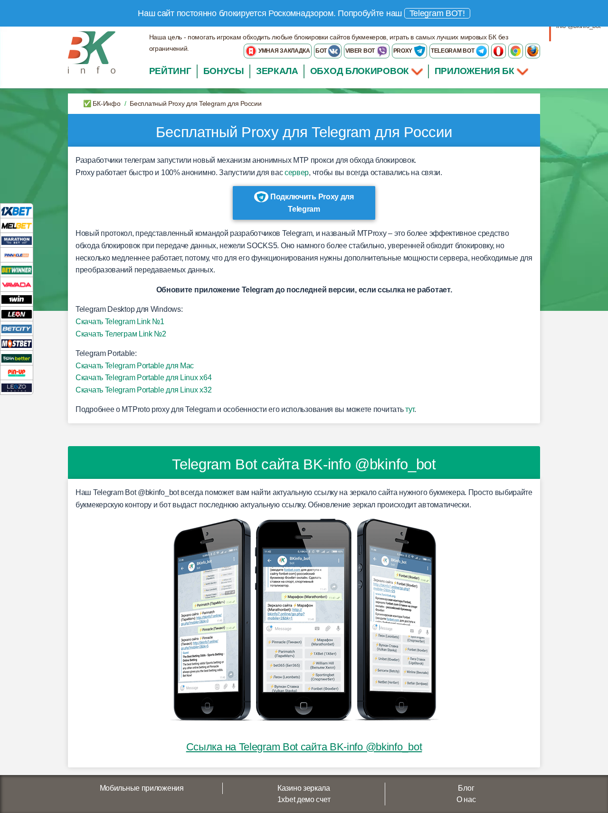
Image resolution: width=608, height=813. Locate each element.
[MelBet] (16, 225)
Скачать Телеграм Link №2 (121, 334)
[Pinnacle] (16, 255)
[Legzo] (16, 387)
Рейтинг (170, 71)
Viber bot (360, 50)
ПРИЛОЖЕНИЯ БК (476, 71)
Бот (321, 50)
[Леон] (16, 313)
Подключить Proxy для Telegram (311, 203)
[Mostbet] (16, 343)
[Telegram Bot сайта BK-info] (304, 620)
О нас (466, 799)
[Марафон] (16, 240)
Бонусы (223, 71)
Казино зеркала (303, 788)
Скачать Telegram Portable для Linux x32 (143, 390)
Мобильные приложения (142, 788)
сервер (297, 172)
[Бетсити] (16, 328)
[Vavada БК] (16, 284)
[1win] (16, 299)
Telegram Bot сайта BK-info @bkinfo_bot (304, 464)
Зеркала (277, 71)
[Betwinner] (16, 269)
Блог (466, 788)
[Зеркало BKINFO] (91, 52)
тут (409, 409)
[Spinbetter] (16, 358)
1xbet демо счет (304, 799)
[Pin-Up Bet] (16, 372)
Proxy (403, 50)
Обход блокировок (359, 71)
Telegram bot (453, 50)
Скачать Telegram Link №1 (120, 322)
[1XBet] (16, 210)
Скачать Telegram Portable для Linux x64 (143, 378)
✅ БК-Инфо (101, 103)
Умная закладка (283, 50)
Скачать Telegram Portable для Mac (135, 366)
